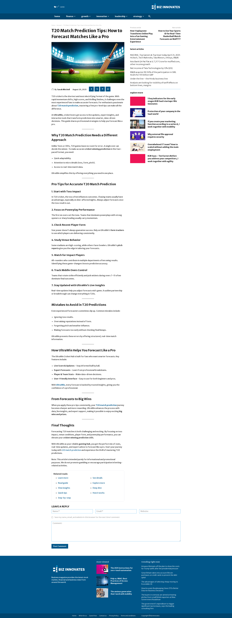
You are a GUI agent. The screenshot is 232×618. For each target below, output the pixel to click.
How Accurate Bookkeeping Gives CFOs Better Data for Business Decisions (159, 589)
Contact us (103, 616)
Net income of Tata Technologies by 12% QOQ (151, 68)
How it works (99, 493)
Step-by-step (64, 498)
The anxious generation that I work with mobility (121, 592)
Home (53, 25)
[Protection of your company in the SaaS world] (137, 112)
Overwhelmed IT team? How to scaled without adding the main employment (163, 147)
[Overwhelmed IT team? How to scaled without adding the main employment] (137, 147)
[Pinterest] (102, 89)
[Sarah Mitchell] (53, 89)
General (59, 25)
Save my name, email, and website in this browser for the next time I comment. (87, 517)
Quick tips (62, 493)
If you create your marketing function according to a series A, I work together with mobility (164, 124)
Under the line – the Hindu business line (149, 78)
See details (97, 478)
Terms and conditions (128, 616)
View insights (64, 488)
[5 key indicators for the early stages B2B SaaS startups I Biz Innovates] (137, 101)
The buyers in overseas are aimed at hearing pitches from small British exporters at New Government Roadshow (158, 597)
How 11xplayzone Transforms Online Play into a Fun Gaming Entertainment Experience (141, 36)
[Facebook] (91, 89)
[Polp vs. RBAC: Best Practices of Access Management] (102, 581)
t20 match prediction (71, 450)
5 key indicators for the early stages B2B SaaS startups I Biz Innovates (162, 101)
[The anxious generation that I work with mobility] (102, 593)
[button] (149, 16)
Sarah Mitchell (63, 89)
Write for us (83, 616)
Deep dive (97, 488)
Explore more (99, 483)
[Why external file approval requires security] (137, 135)
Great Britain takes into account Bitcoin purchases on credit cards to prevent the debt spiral (159, 575)
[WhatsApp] (108, 89)
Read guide (63, 483)
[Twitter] (96, 89)
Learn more (63, 478)
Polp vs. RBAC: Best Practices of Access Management (119, 581)
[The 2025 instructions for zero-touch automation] (102, 569)
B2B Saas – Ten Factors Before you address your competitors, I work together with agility (163, 159)
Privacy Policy (113, 616)
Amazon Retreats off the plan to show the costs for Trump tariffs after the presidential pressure (160, 567)
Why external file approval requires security (160, 135)
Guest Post (93, 616)
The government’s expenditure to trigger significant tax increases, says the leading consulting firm (157, 606)
